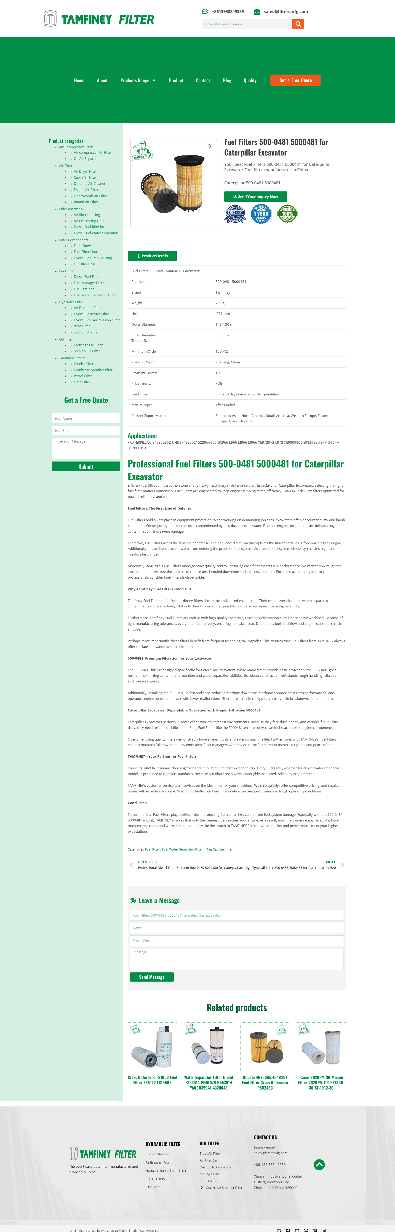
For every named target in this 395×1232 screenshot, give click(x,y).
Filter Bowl (82, 245)
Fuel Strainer (84, 289)
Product (176, 80)
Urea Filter (82, 382)
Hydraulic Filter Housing (93, 257)
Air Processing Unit (89, 220)
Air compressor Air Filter (93, 152)
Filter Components (73, 240)
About (102, 80)
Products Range (134, 80)
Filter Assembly (71, 209)
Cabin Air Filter (85, 177)
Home (79, 80)
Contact (203, 80)
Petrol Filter (83, 375)
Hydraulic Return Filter (91, 313)
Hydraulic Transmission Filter (97, 320)
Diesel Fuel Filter (87, 276)
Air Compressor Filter (76, 147)
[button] (210, 146)
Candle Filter (83, 363)
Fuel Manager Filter (89, 282)
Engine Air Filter (86, 189)
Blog (227, 80)
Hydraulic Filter (71, 302)
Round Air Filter (86, 201)
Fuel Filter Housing (88, 251)
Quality (250, 80)
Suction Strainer (86, 332)
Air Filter (65, 165)
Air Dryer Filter (85, 171)
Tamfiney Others (72, 358)
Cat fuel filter (223, 849)
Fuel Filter (67, 271)
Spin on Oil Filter (87, 351)
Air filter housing (87, 214)
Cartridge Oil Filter (88, 345)
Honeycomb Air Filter (90, 195)
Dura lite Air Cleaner (89, 183)
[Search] (298, 24)
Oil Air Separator (87, 158)
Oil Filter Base (85, 264)
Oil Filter (66, 339)
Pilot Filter (82, 326)
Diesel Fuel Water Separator (95, 233)
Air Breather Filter (88, 307)
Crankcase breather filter (93, 370)
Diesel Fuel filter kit (89, 226)
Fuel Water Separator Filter (95, 295)
